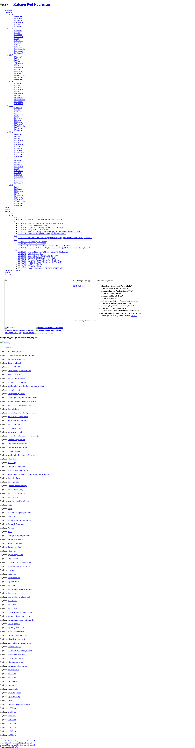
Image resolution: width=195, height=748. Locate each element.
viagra (10, 505)
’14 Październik (19, 152)
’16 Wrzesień (18, 98)
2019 (11, 14)
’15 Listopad (18, 128)
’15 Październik (19, 126)
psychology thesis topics (16, 628)
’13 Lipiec (17, 173)
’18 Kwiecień (18, 37)
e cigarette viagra (14, 451)
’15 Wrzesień (18, 124)
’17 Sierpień (18, 71)
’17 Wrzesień (18, 73)
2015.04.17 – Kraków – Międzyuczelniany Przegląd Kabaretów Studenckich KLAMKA (50, 232)
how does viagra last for (16, 440)
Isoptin (10, 532)
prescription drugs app (15, 390)
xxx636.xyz (12, 727)
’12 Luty (17, 187)
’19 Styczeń (18, 27)
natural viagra (12, 551)
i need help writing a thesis (17, 635)
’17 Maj (16, 65)
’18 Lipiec (17, 43)
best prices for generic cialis (17, 382)
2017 (11, 55)
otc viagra (11, 570)
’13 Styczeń (18, 161)
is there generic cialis (15, 432)
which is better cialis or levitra (18, 501)
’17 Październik (19, 75)
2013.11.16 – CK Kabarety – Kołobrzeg (32, 242)
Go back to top (5, 741)
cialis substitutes (13, 409)
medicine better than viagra (17, 447)
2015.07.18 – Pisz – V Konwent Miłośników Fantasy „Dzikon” (41, 223)
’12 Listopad (18, 203)
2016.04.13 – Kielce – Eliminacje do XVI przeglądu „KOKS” (40, 219)
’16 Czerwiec (18, 94)
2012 (11, 185)
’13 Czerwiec (18, 171)
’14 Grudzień (18, 156)
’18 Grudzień (18, 53)
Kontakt (7, 272)
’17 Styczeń (18, 57)
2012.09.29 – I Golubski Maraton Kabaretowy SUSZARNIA (40, 262)
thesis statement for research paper (20, 612)
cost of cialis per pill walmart (18, 420)
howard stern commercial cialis (19, 470)
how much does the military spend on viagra (23, 436)
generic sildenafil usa (15, 367)
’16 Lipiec (17, 96)
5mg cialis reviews (14, 428)
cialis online (12, 674)
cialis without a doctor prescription (20, 589)
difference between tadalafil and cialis (21, 355)
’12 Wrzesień (18, 199)
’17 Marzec (18, 61)
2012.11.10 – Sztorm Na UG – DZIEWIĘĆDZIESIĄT (38, 256)
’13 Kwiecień (18, 167)
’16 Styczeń (18, 83)
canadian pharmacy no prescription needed (23, 397)
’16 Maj (16, 91)
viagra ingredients (14, 578)
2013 (11, 158)
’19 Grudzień (18, 16)
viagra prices (12, 681)
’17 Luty (17, 59)
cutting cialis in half (14, 374)
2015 (11, 106)
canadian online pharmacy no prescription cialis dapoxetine (29, 474)
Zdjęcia (11, 215)
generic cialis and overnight (17, 486)
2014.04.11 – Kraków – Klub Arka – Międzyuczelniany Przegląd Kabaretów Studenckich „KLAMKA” (55, 238)
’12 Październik (19, 201)
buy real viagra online (15, 555)
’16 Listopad (18, 102)
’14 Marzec (18, 138)
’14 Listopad (18, 154)
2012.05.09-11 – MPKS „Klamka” (30, 264)
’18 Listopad (18, 51)
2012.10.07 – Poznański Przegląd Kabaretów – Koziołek (38, 260)
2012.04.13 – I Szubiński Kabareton (31, 266)
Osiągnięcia (9, 209)
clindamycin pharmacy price (18, 359)
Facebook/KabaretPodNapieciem (50, 328)
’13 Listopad (18, 181)
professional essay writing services (20, 651)
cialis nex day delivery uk (17, 493)
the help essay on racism (16, 658)
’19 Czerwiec (18, 22)
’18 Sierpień (18, 45)
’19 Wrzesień (18, 18)
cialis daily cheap (14, 478)
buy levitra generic (14, 693)
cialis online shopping (15, 490)
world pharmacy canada (16, 394)
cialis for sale (12, 608)
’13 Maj (16, 169)
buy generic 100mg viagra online (19, 562)
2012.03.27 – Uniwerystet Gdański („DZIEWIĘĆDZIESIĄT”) (40, 268)
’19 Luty (17, 24)
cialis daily (11, 585)
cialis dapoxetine (13, 482)
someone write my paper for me (19, 616)
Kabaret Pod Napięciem (31, 4)
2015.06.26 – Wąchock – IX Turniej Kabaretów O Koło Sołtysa (41, 228)
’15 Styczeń (18, 108)
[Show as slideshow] (7, 344)
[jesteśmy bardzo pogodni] (4, 342)
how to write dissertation (16, 654)
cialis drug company (15, 424)
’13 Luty (17, 163)
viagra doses (12, 574)
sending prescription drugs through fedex (22, 401)
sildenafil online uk (14, 363)
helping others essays (15, 662)
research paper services (16, 631)
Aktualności (9, 10)
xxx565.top (12, 716)
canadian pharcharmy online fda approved (22, 455)
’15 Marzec (18, 112)
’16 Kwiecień (18, 89)
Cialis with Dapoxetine (16, 524)
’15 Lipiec (17, 120)
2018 (11, 29)
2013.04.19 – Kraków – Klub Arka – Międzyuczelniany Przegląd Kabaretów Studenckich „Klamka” (54, 248)
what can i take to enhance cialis (19, 597)
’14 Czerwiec (18, 144)
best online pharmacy (15, 539)
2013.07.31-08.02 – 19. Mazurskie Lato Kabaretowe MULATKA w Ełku (44, 246)
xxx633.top (12, 720)
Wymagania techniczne (13, 270)
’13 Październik (19, 179)
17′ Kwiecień (18, 63)
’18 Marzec (18, 35)
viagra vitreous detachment (17, 443)
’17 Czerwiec (18, 67)
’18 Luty (17, 33)
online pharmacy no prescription (19, 536)
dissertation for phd (14, 647)
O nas (7, 207)
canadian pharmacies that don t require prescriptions (26, 386)
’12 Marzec (18, 189)
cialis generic (12, 605)
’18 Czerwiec (18, 41)
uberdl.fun (11, 700)
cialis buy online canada (16, 378)
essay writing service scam (17, 351)
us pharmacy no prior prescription (19, 513)
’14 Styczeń (18, 134)
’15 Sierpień (18, 122)
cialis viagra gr (13, 497)
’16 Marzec (18, 87)
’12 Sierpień (18, 197)
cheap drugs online (14, 547)
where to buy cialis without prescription (22, 413)
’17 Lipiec (17, 69)
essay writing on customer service (19, 643)
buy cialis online (13, 582)
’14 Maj (16, 142)
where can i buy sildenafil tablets (19, 371)
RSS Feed (37, 741)
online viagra (12, 459)
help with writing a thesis (16, 639)
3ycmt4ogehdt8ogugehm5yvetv (19, 704)
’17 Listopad (18, 77)
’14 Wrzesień (18, 150)
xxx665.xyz (12, 735)
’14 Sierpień (18, 148)
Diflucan (11, 528)
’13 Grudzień (18, 183)
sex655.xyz (12, 712)
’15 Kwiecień (18, 114)
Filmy (11, 213)
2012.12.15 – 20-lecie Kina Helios (30, 254)
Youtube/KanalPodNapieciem (49, 330)
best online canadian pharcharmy (19, 520)
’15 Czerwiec (18, 118)
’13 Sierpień (18, 175)
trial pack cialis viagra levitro (18, 417)
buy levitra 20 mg (14, 697)
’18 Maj (16, 39)
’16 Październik (19, 100)
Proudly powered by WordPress (22, 741)
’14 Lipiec (17, 146)
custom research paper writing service (21, 620)
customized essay (14, 670)
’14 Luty (17, 136)
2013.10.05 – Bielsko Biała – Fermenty (32, 244)
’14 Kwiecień (18, 140)
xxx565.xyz (12, 731)
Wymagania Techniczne (19, 333)
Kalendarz (8, 12)
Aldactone (11, 516)
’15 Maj (16, 116)
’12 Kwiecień (18, 191)
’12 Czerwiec (18, 195)
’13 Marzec (18, 165)
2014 (11, 132)
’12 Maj (16, 193)
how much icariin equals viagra (19, 566)
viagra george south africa (17, 467)
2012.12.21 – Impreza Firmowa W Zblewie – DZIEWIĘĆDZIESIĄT (43, 252)
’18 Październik (19, 49)
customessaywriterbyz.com (17, 666)
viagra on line (12, 685)
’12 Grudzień (18, 205)
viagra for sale (13, 559)
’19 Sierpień (18, 20)
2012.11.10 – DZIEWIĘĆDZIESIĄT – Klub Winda (36, 258)
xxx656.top (12, 723)
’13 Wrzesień (18, 177)
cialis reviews (12, 601)
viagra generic (13, 689)
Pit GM (15, 747)
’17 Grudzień (18, 79)
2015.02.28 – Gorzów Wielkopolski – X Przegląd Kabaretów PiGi (42, 234)
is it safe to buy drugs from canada (20, 405)
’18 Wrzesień (18, 47)
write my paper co (14, 624)
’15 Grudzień (18, 130)
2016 (11, 81)
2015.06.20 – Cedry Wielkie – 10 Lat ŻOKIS (34, 230)
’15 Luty (17, 110)
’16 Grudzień (18, 104)
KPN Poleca (9, 274)
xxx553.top (12, 708)
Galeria (7, 211)
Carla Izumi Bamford (27, 745)
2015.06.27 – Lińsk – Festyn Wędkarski (32, 225)
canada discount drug (15, 543)
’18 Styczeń (18, 31)
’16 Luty (17, 85)
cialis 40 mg (12, 463)
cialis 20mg (12, 593)
